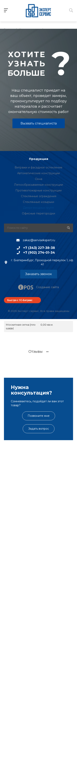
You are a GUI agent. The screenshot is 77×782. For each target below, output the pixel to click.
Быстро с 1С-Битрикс (20, 300)
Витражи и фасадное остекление (38, 167)
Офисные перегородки (38, 213)
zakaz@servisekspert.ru (39, 240)
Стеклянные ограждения (38, 196)
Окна (38, 179)
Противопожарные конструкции (38, 190)
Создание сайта (47, 287)
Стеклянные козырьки (38, 202)
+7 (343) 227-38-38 (39, 248)
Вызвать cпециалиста (39, 123)
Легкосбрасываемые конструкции (38, 184)
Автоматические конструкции (38, 173)
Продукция (38, 159)
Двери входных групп (38, 207)
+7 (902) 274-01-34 (39, 252)
